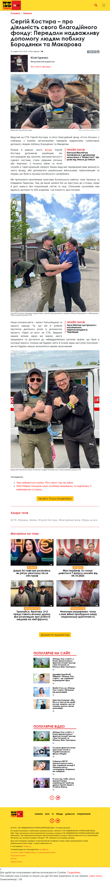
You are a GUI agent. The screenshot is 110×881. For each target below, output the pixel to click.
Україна (24, 520)
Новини (27, 13)
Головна (15, 13)
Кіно (47, 814)
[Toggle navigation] (104, 5)
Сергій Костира (48, 520)
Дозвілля (70, 814)
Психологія (78, 608)
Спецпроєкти (84, 814)
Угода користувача (18, 856)
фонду (48, 149)
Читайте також (83, 154)
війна (34, 520)
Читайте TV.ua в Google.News (55, 498)
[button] (96, 5)
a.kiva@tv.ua (43, 849)
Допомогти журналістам (55, 634)
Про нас (14, 859)
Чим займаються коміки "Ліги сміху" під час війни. (45, 482)
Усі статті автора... (41, 66)
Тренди (59, 814)
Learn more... (96, 875)
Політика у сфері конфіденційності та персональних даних (33, 852)
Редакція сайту (16, 862)
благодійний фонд (70, 520)
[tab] (52, 797)
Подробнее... (74, 872)
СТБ (14, 520)
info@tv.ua (27, 846)
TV (53, 814)
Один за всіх (90, 520)
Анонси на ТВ (32, 608)
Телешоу (78, 567)
